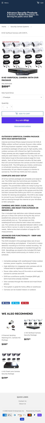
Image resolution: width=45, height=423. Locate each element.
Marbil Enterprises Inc (16, 411)
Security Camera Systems (20, 26)
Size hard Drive (8, 93)
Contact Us (22, 401)
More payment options (22, 126)
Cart (41, 3)
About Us (22, 404)
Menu (6, 3)
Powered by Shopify (33, 411)
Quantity (5, 103)
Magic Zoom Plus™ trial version (11, 41)
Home (4, 26)
